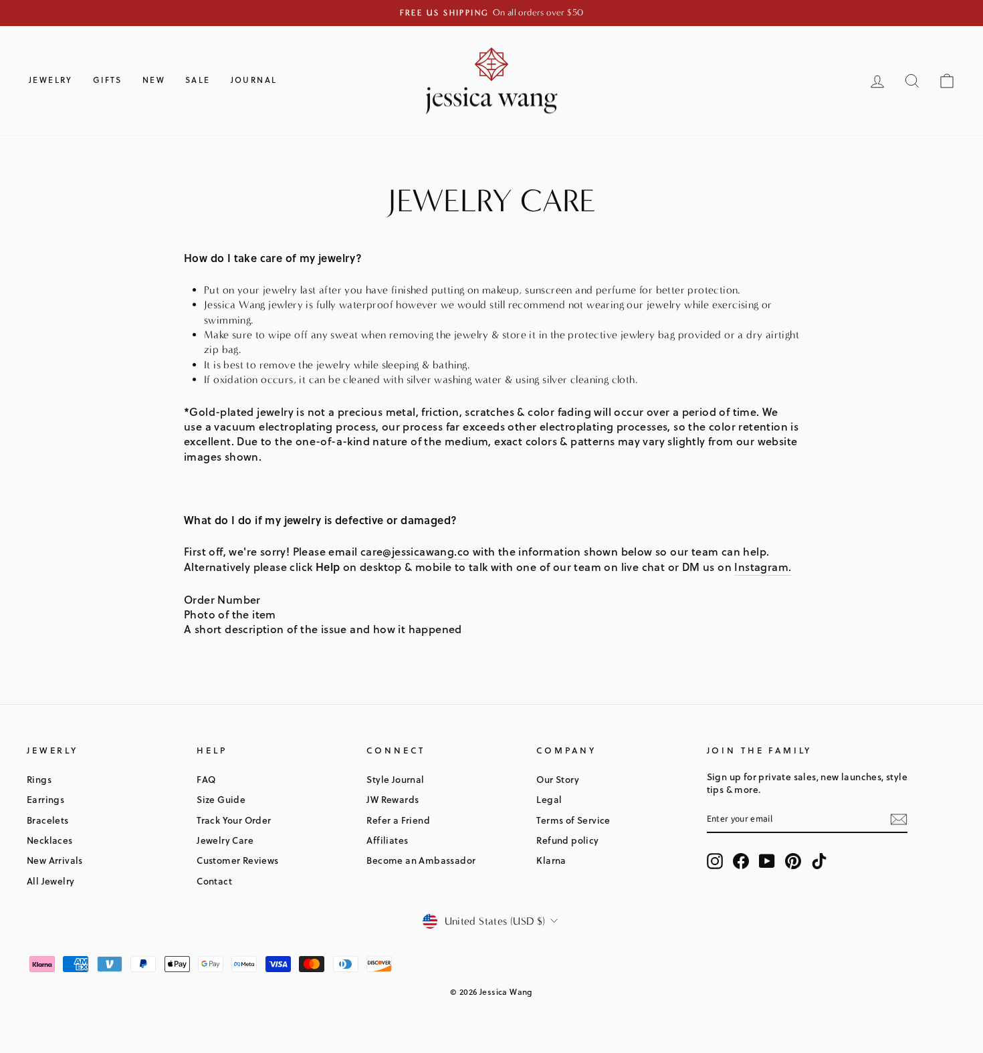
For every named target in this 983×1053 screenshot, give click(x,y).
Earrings (45, 799)
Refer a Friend (398, 820)
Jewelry (51, 80)
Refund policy (567, 840)
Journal (254, 80)
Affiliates (387, 840)
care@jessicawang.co (415, 551)
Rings (39, 779)
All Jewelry (50, 880)
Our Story (557, 779)
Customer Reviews (237, 860)
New (153, 80)
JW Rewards (392, 799)
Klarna (551, 860)
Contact (214, 880)
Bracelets (48, 820)
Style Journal (395, 779)
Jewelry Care (225, 840)
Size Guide (221, 799)
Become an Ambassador (420, 860)
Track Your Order (234, 820)
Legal (549, 799)
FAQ (206, 779)
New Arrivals (55, 860)
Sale (198, 80)
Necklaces (50, 840)
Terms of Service (573, 820)
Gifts (107, 80)
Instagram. (762, 567)
